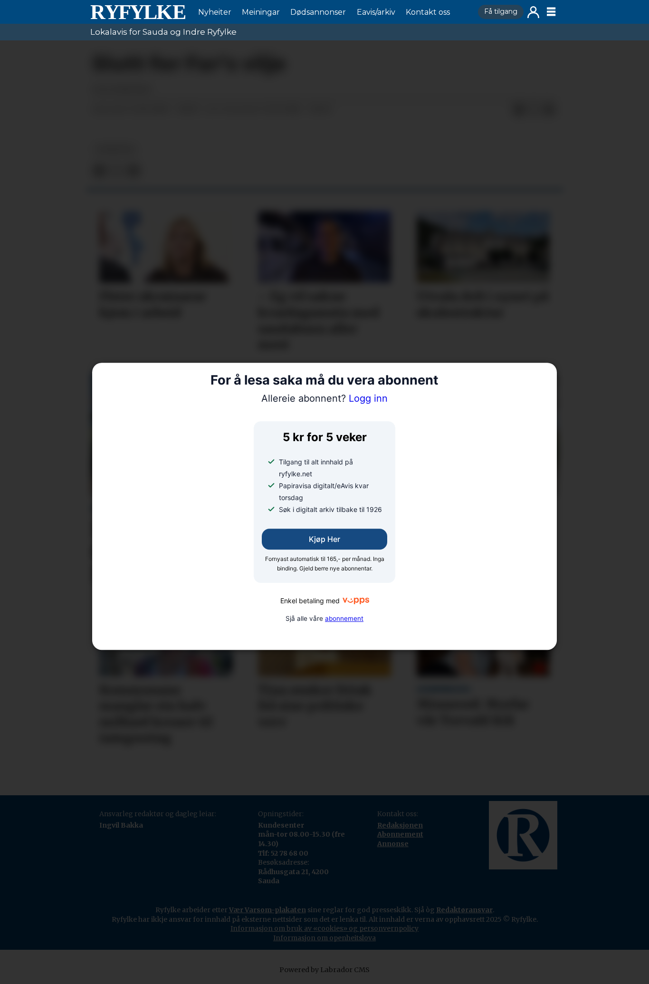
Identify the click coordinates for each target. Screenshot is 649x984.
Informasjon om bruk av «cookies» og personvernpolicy (324, 928)
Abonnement (400, 834)
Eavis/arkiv (376, 12)
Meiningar (261, 12)
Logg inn (533, 12)
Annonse (393, 843)
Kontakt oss (428, 12)
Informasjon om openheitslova (324, 938)
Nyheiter (214, 12)
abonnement (344, 618)
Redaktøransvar (464, 910)
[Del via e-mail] (549, 110)
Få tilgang (500, 11)
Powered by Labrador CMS (324, 969)
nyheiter (115, 149)
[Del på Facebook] (519, 110)
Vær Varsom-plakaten (267, 910)
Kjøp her (324, 539)
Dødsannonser (318, 12)
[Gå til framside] (137, 11)
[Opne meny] (551, 12)
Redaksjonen (400, 825)
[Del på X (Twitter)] (534, 110)
